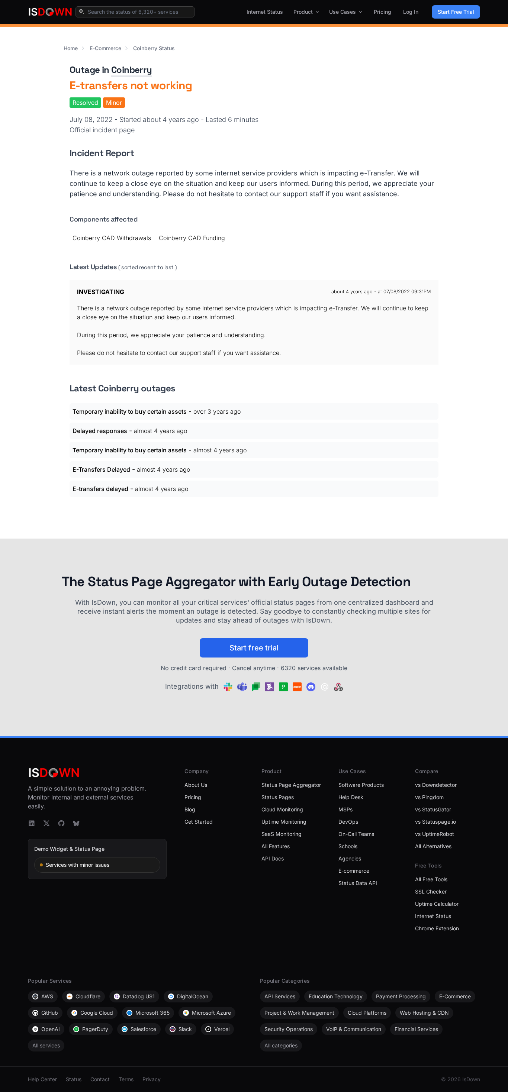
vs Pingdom (429, 797)
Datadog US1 (139, 996)
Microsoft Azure (211, 1012)
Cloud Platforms (367, 1012)
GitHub (49, 1012)
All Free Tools (431, 879)
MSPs (345, 809)
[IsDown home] (50, 11)
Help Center (42, 1079)
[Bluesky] (76, 823)
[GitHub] (61, 823)
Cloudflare (87, 996)
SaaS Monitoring (281, 834)
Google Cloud (96, 1012)
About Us (195, 785)
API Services (279, 996)
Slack (185, 1029)
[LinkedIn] (31, 823)
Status (73, 1079)
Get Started (198, 821)
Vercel (221, 1029)
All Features (275, 846)
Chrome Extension (437, 928)
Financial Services (416, 1029)
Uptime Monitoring (283, 821)
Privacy (151, 1079)
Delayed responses (100, 430)
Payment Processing (401, 996)
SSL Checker (431, 891)
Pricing (382, 12)
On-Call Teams (356, 834)
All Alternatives (433, 846)
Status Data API (357, 883)
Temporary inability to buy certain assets (130, 411)
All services (46, 1045)
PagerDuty (95, 1029)
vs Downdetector (436, 785)
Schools (347, 846)
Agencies (349, 858)
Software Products (361, 785)
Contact (100, 1079)
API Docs (272, 858)
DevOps (348, 821)
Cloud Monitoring (282, 809)
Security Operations (288, 1029)
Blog (189, 809)
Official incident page (102, 130)
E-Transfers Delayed (101, 469)
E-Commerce (105, 48)
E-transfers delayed (100, 488)
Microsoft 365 (152, 1012)
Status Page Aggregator (291, 785)
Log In (410, 12)
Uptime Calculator (437, 904)
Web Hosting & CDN (424, 1012)
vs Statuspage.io (435, 821)
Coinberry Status (154, 48)
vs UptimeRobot (434, 834)
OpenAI (50, 1029)
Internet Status (265, 12)
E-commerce (353, 871)
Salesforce (143, 1029)
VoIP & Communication (353, 1029)
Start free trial (254, 647)
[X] (46, 823)
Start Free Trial (456, 12)
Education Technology (336, 996)
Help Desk (350, 797)
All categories (281, 1045)
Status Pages (277, 797)
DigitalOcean (192, 996)
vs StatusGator (433, 809)
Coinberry (131, 69)
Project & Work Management (299, 1012)
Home (71, 48)
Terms (126, 1079)
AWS (47, 996)
